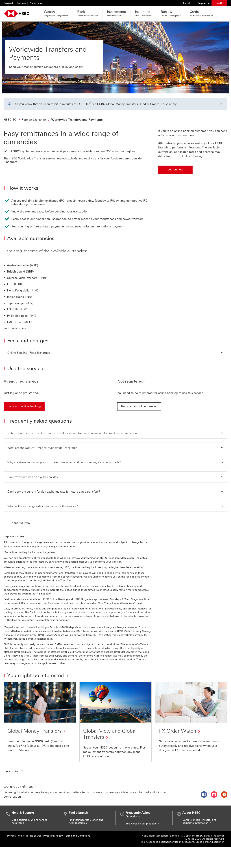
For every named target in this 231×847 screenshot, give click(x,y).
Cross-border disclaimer (209, 841)
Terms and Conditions (77, 835)
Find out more (149, 104)
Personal (8, 3)
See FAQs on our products (141, 823)
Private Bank (35, 3)
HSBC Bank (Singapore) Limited (160, 835)
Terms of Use (34, 835)
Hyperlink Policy (53, 835)
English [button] (189, 3)
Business (21, 3)
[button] (115, 352)
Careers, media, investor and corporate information (199, 821)
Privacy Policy (15, 835)
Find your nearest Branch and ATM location (86, 821)
